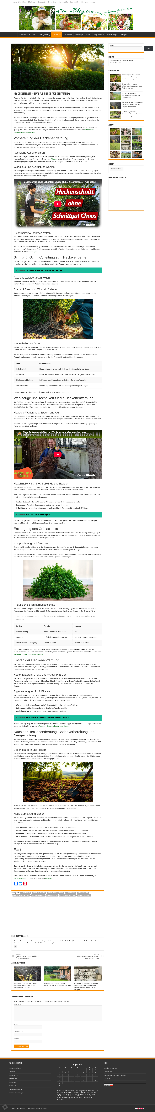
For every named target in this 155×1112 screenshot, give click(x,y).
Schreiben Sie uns (115, 62)
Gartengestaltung (44, 35)
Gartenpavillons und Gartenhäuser (115, 1075)
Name (16, 1024)
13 (77, 1075)
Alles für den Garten (110, 1068)
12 (71, 1075)
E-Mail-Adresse (19, 1031)
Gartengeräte (42, 2)
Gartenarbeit (26, 893)
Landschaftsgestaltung (21, 895)
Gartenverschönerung (56, 893)
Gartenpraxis (57, 35)
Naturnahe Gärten (38, 895)
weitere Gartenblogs (16, 1093)
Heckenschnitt (83, 893)
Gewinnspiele (74, 2)
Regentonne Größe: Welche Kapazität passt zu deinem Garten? (57, 984)
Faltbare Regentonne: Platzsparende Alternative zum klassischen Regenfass (132, 114)
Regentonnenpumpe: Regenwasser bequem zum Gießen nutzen (131, 95)
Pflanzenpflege (52, 895)
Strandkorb (13, 1079)
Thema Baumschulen (16, 1089)
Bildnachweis (42, 1108)
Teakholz (107, 1079)
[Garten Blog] (75, 17)
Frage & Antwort (99, 35)
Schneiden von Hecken (67, 895)
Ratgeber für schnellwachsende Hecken (54, 726)
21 (83, 1078)
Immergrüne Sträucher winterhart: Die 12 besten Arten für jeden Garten (132, 86)
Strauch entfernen (84, 895)
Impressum (31, 1108)
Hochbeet (12, 1086)
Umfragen (123, 35)
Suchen (112, 45)
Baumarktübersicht (19, 2)
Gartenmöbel (68, 35)
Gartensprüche (63, 2)
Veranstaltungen (112, 35)
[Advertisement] (57, 917)
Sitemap (92, 2)
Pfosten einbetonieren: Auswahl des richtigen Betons (88, 956)
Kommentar (18, 1004)
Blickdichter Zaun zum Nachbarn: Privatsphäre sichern (27, 956)
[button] (5, 1107)
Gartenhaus (13, 1082)
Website (16, 1038)
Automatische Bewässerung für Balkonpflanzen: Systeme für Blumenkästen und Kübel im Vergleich (86, 986)
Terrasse (12, 1072)
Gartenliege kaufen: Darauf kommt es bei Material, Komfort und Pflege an (131, 77)
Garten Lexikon (23, 35)
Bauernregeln (79, 35)
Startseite (14, 34)
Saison (34, 35)
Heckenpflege (71, 893)
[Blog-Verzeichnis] (139, 1108)
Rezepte (88, 35)
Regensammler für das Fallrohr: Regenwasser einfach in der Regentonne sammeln (26, 985)
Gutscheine (84, 2)
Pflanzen (54, 159)
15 (89, 1075)
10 (59, 1075)
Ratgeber (34, 252)
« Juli (58, 1085)
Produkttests (52, 2)
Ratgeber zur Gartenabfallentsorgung (28, 654)
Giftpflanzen (32, 2)
